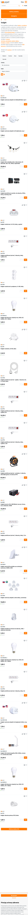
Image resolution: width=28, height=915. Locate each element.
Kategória (14, 16)
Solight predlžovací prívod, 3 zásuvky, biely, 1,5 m (13, 535)
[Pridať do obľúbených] (26, 81)
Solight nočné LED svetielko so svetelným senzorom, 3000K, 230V (11, 567)
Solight (5, 19)
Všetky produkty (14, 11)
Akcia (15, 55)
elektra (19, 25)
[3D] (22, 81)
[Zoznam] (4, 74)
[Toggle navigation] (26, 2)
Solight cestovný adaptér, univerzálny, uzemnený (13, 597)
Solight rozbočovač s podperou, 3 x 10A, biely (12, 286)
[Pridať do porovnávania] (24, 81)
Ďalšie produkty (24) (14, 829)
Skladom (4, 55)
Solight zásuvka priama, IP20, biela (10, 815)
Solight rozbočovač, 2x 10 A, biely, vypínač (11, 224)
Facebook (9, 49)
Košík (25, 5)
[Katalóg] (2, 74)
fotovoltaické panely (10, 32)
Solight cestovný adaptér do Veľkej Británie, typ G (13, 99)
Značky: (2, 62)
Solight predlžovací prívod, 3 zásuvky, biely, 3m (13, 691)
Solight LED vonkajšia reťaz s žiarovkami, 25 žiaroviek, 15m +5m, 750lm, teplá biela (12, 162)
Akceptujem (14, 895)
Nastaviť (14, 897)
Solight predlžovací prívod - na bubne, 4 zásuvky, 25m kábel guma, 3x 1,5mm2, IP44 (13, 473)
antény (8, 42)
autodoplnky (8, 41)
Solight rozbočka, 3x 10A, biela (8, 348)
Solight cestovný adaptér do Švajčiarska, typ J (12, 131)
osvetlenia (24, 25)
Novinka (10, 55)
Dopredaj (20, 55)
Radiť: (2, 68)
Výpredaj (4, 59)
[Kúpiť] (25, 104)
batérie (13, 41)
